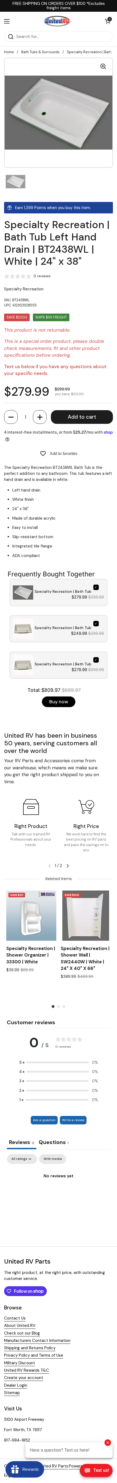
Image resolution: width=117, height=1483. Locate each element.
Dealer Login (15, 1385)
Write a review (73, 1120)
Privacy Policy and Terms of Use (33, 1355)
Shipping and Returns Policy (30, 1348)
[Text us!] (96, 1472)
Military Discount (19, 1363)
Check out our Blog (22, 1333)
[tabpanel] (58, 1194)
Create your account (23, 1377)
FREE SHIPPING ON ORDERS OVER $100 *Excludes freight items (59, 5)
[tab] (53, 1142)
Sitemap (12, 1392)
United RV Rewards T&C (26, 1370)
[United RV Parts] (57, 21)
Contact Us (15, 1318)
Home (9, 52)
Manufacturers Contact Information (37, 1340)
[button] (11, 417)
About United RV (19, 1325)
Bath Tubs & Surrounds (40, 52)
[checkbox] (52, 1159)
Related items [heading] (58, 879)
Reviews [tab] (21, 1142)
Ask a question (44, 1120)
